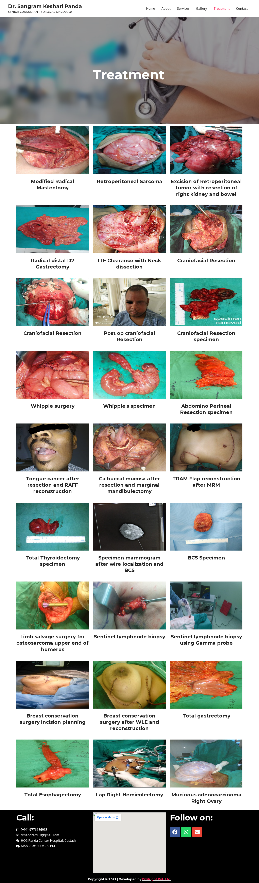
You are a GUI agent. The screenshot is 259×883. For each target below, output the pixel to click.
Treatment (221, 8)
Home (150, 8)
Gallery (201, 8)
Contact (242, 8)
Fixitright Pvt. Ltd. (156, 879)
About (166, 8)
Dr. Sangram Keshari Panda (45, 6)
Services (183, 8)
